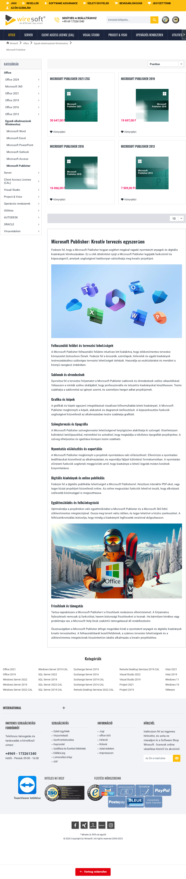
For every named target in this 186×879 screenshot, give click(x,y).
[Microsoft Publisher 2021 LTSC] (81, 105)
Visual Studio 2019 (130, 679)
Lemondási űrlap (62, 757)
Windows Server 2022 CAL (18, 689)
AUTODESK (11, 217)
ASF (55, 761)
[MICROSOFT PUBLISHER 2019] (152, 105)
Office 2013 (12, 114)
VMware (170, 689)
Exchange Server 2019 (86, 669)
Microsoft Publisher (18, 165)
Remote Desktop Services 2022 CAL (94, 689)
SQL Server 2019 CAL (50, 689)
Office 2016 (12, 107)
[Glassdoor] (93, 825)
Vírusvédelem (12, 231)
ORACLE (9, 224)
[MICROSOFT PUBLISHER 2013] (152, 173)
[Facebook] (75, 825)
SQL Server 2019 (47, 679)
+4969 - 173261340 (20, 754)
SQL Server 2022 (47, 674)
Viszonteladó (60, 735)
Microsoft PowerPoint (20, 145)
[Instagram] (110, 825)
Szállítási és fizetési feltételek (69, 748)
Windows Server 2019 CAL (53, 669)
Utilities (8, 210)
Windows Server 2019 (15, 684)
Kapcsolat (59, 744)
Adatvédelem (106, 748)
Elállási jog (59, 753)
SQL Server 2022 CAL (50, 684)
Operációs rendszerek (17, 203)
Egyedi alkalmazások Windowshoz (18, 122)
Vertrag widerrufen (95, 871)
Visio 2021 (171, 669)
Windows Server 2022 (15, 679)
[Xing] (84, 825)
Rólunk (103, 744)
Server (8, 172)
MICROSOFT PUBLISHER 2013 (138, 147)
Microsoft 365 (13, 86)
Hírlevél (103, 739)
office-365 (105, 735)
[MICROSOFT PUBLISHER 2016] (81, 173)
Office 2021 (12, 93)
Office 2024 (12, 79)
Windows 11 (172, 679)
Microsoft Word (16, 131)
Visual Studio (12, 189)
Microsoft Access (17, 159)
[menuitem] (128, 3)
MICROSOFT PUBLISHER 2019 (138, 79)
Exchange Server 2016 (86, 674)
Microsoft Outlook (18, 152)
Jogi (101, 731)
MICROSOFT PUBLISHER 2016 (67, 147)
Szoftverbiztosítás (63, 739)
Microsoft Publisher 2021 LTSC (70, 79)
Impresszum (106, 753)
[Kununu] (102, 825)
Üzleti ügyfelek (61, 731)
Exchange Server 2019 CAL (89, 679)
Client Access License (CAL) (17, 181)
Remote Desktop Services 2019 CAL (139, 669)
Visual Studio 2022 (130, 674)
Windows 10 (172, 684)
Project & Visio (13, 196)
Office (7, 72)
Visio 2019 (171, 674)
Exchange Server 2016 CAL (89, 684)
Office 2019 (12, 100)
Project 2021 (127, 684)
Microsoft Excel (16, 138)
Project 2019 (127, 689)
